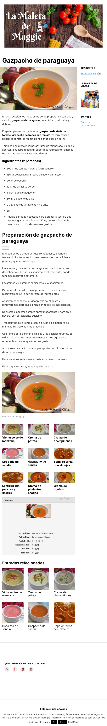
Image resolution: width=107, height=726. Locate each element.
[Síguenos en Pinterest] (15, 669)
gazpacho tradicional (25, 131)
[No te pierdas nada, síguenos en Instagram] (31, 669)
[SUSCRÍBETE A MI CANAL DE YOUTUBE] (23, 669)
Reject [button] (62, 722)
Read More (72, 722)
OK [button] (54, 722)
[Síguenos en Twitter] (7, 669)
